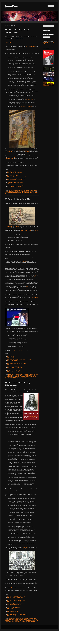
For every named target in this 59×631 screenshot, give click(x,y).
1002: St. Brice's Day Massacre (13, 615)
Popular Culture (14, 375)
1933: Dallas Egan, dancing (12, 175)
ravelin (17, 100)
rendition (34, 570)
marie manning (28, 621)
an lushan (17, 376)
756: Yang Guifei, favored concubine (17, 199)
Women (33, 191)
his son (37, 296)
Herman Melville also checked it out (28, 577)
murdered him (7, 400)
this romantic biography (33, 416)
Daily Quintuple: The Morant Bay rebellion (15, 182)
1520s (6, 192)
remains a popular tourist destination (19, 350)
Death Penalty (34, 190)
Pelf (15, 619)
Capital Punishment (26, 190)
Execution (6, 191)
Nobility (19, 191)
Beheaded (21, 190)
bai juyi (21, 376)
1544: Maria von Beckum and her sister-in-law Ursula (17, 601)
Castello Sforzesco (19, 38)
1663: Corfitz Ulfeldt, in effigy (12, 611)
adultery (10, 192)
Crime (31, 190)
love (33, 376)
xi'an (17, 377)
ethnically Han (23, 261)
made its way (10, 155)
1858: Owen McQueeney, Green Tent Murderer (16, 178)
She (6, 40)
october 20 (36, 192)
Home (6, 21)
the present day (11, 305)
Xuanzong (17, 226)
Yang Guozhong (15, 264)
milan (33, 192)
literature (25, 192)
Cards (14, 21)
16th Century (10, 190)
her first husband (35, 153)
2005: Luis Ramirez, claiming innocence (14, 186)
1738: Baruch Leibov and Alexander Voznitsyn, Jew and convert (19, 359)
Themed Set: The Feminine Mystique (14, 370)
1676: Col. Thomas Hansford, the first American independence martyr (20, 612)
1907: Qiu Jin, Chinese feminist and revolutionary (16, 366)
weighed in (26, 547)
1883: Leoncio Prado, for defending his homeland (16, 363)
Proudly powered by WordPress (29, 627)
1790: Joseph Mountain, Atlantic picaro (14, 172)
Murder (16, 191)
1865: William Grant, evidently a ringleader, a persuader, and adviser (20, 180)
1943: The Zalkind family (11, 608)
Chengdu (27, 286)
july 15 (28, 376)
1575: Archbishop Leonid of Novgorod (14, 174)
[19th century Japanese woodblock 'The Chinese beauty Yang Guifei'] (22, 224)
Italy (12, 191)
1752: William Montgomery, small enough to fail (16, 600)
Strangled (23, 375)
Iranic (34, 261)
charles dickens (21, 620)
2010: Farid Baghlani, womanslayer (13, 607)
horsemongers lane (11, 621)
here (6, 412)
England (35, 618)
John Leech (7, 591)
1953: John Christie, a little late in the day (15, 367)
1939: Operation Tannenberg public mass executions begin (18, 176)
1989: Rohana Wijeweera (12, 599)
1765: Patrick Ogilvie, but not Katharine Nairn (15, 603)
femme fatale (21, 192)
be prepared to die (29, 99)
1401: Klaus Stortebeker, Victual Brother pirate (16, 185)
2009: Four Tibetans (11, 183)
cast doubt (27, 151)
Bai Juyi (36, 230)
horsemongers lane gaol (19, 621)
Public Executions (24, 191)
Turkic (30, 261)
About (10, 21)
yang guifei (24, 377)
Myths (31, 374)
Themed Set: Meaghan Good (12, 610)
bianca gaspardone (15, 192)
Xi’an (36, 275)
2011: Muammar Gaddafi (12, 171)
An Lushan (12, 250)
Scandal (28, 191)
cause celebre (16, 620)
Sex (30, 191)
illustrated (13, 591)
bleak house (12, 620)
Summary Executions (28, 375)
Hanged (10, 619)
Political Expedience (8, 375)
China (16, 374)
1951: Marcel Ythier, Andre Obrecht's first (15, 597)
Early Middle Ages (20, 374)
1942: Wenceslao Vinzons (12, 355)
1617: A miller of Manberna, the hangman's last (16, 596)
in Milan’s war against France (30, 46)
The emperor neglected (12, 234)
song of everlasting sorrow (12, 377)
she (13, 393)
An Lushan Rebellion (9, 205)
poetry (6, 377)
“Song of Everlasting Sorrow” (25, 230)
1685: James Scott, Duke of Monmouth (14, 371)
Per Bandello (7, 52)
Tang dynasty (9, 226)
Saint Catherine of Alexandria (22, 150)
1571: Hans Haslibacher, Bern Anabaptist (15, 179)
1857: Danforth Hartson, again (12, 357)
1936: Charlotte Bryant (11, 362)
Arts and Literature (16, 190)
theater (6, 193)
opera (35, 376)
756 (15, 376)
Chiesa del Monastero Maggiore (26, 106)
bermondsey (7, 620)
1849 (36, 619)
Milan (14, 191)
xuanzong (20, 377)
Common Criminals (23, 618)
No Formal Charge (35, 374)
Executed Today (11, 6)
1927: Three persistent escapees (13, 364)
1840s (34, 619)
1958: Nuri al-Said (10, 356)
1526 (8, 192)
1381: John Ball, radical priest (12, 360)
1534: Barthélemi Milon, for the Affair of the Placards (17, 614)
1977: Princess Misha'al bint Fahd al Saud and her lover (17, 369)
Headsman (17, 34)
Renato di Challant (8, 42)
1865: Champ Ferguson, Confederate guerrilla (15, 187)
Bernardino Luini (9, 151)
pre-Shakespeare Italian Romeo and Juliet (13, 166)
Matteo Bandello (21, 45)
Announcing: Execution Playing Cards (14, 604)
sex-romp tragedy (11, 157)
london (24, 621)
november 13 (33, 621)
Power (19, 375)
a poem (26, 573)
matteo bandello (29, 192)
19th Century (10, 618)
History (10, 191)
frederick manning (32, 620)
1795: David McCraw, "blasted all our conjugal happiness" (18, 605)
